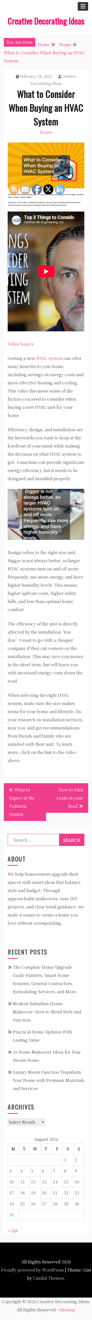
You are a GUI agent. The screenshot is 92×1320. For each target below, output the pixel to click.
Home (46, 132)
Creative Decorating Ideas (46, 21)
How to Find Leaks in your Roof (69, 798)
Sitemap (67, 1310)
